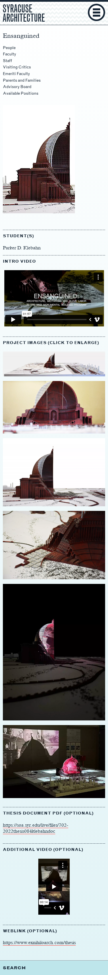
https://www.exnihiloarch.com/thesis (39, 942)
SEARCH (14, 967)
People (9, 47)
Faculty (9, 54)
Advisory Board (17, 86)
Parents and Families (22, 80)
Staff (7, 60)
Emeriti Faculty (16, 73)
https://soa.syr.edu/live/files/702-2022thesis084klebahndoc (35, 828)
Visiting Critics (17, 67)
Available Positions (20, 93)
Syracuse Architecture (24, 12)
